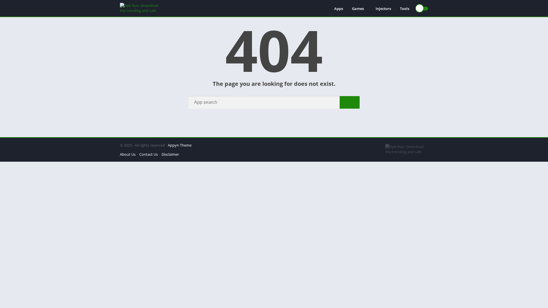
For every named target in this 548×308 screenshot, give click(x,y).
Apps (338, 8)
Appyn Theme (180, 145)
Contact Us (148, 154)
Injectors (383, 8)
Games (358, 8)
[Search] (350, 102)
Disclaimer (170, 154)
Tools (404, 8)
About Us (128, 154)
